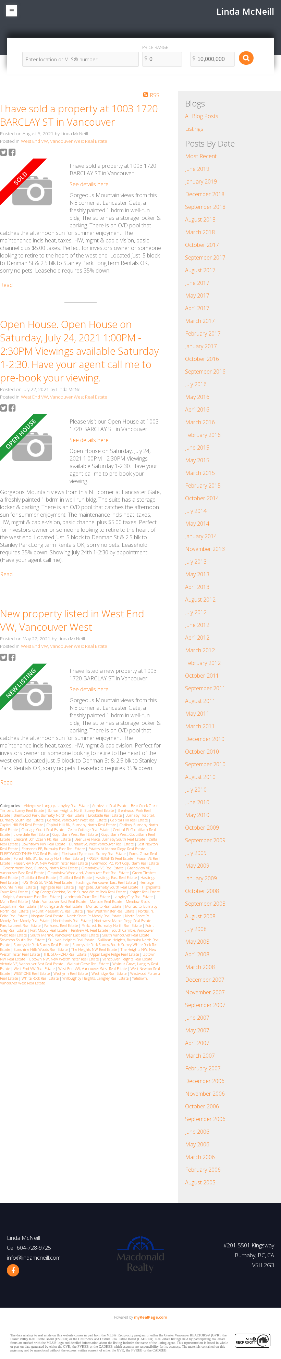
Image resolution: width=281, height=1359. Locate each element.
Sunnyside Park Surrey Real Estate (42, 944)
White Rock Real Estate (41, 978)
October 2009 (202, 827)
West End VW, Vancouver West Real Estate (64, 141)
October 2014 (202, 498)
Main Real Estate (14, 901)
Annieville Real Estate (110, 805)
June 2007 (197, 1017)
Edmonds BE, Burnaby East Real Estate (54, 848)
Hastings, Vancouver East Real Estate (106, 882)
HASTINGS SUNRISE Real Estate (47, 882)
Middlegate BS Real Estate (61, 906)
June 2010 (197, 802)
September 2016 (205, 371)
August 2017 (200, 270)
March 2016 (200, 422)
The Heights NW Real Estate (94, 949)
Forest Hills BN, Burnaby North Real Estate (49, 858)
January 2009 (201, 878)
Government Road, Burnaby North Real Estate (41, 868)
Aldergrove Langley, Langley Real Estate (56, 805)
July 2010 (196, 789)
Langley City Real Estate (133, 896)
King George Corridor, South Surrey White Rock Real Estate (79, 892)
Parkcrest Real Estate (61, 925)
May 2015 (197, 460)
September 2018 (205, 207)
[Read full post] (32, 192)
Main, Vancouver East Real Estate (59, 901)
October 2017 (202, 245)
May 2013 (197, 574)
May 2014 (197, 523)
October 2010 (202, 751)
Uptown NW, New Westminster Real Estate (64, 959)
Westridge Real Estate (109, 973)
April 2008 (197, 954)
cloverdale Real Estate (32, 834)
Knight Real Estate (145, 892)
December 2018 (204, 194)
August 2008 (200, 916)
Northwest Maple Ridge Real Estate (123, 920)
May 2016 (197, 397)
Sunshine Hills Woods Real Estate (41, 949)
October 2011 (202, 675)
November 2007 (205, 992)
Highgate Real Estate (57, 887)
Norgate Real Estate (47, 916)
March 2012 (200, 650)
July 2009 (196, 853)
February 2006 (203, 1169)
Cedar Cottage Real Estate (89, 829)
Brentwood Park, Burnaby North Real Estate (49, 815)
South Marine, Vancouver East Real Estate (65, 935)
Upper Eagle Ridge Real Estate (115, 954)
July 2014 (196, 511)
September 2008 (205, 903)
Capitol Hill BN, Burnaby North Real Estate (82, 824)
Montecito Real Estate (104, 906)
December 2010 (204, 739)
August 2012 (200, 599)
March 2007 (200, 1055)
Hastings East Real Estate (117, 877)
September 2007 (205, 1005)
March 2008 (200, 967)
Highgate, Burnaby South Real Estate (108, 887)
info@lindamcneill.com (34, 1257)
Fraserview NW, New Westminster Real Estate (51, 863)
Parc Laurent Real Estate (20, 925)
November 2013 (205, 549)
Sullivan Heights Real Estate (71, 940)
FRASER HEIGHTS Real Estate (110, 858)
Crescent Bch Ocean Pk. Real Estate (43, 839)
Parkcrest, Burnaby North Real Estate (112, 925)
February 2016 (203, 435)
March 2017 (200, 321)
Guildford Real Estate (39, 877)
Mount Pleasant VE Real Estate (58, 911)
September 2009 (205, 840)
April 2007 (197, 1043)
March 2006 (200, 1157)
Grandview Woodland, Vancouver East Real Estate (89, 872)
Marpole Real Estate (106, 901)
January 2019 (201, 181)
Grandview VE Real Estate (103, 868)
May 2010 (197, 815)
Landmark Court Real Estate (87, 896)
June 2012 (197, 625)
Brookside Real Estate (105, 815)
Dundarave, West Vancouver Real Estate (102, 844)
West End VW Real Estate (35, 968)
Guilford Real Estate (76, 877)
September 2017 (205, 257)
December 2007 (204, 979)
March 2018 (200, 232)
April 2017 (197, 308)
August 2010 (200, 777)
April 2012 (197, 637)
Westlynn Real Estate (71, 973)
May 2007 (197, 1030)
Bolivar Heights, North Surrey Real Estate (81, 810)
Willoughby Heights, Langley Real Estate (96, 978)
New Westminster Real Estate (110, 911)
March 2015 (200, 473)
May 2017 (197, 295)
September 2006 (205, 1119)
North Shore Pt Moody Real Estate (94, 916)
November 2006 (205, 1093)
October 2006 (202, 1106)
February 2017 (203, 333)
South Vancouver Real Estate (126, 935)
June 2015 (197, 447)
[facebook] (13, 1270)
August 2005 (200, 1182)
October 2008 (202, 891)
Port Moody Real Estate (49, 930)
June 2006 (197, 1131)
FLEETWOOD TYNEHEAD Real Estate (29, 853)
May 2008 (197, 941)
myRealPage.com (150, 1317)
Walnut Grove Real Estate (88, 963)
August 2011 (200, 701)
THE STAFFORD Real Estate (65, 954)
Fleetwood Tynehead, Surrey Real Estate (94, 853)
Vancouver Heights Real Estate (127, 959)
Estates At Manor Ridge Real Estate (117, 848)
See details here (89, 184)
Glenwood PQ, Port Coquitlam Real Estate (125, 863)
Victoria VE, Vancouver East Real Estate (32, 963)
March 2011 (200, 726)
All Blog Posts (201, 116)
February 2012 (203, 663)
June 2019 (197, 169)
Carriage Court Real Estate (43, 829)
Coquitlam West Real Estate (75, 834)
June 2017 (197, 283)
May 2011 (197, 713)
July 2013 (196, 561)
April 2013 (197, 587)
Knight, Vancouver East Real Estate (32, 896)
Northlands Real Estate (72, 920)
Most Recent (201, 156)
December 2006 (204, 1081)
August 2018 (200, 219)
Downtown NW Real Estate (44, 844)
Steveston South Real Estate (23, 940)
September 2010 (205, 764)
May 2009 (197, 865)
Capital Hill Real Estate (129, 820)
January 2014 (201, 536)
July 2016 (196, 384)
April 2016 (197, 409)
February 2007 (203, 1068)
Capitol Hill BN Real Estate (22, 824)
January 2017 (201, 346)
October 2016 (202, 359)
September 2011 (205, 688)
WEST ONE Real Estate (32, 973)
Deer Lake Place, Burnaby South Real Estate (110, 839)
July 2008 (196, 929)
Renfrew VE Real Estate (90, 930)
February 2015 (203, 485)
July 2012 (196, 612)
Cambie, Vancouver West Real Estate (77, 820)
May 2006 (197, 1144)
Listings (194, 129)
